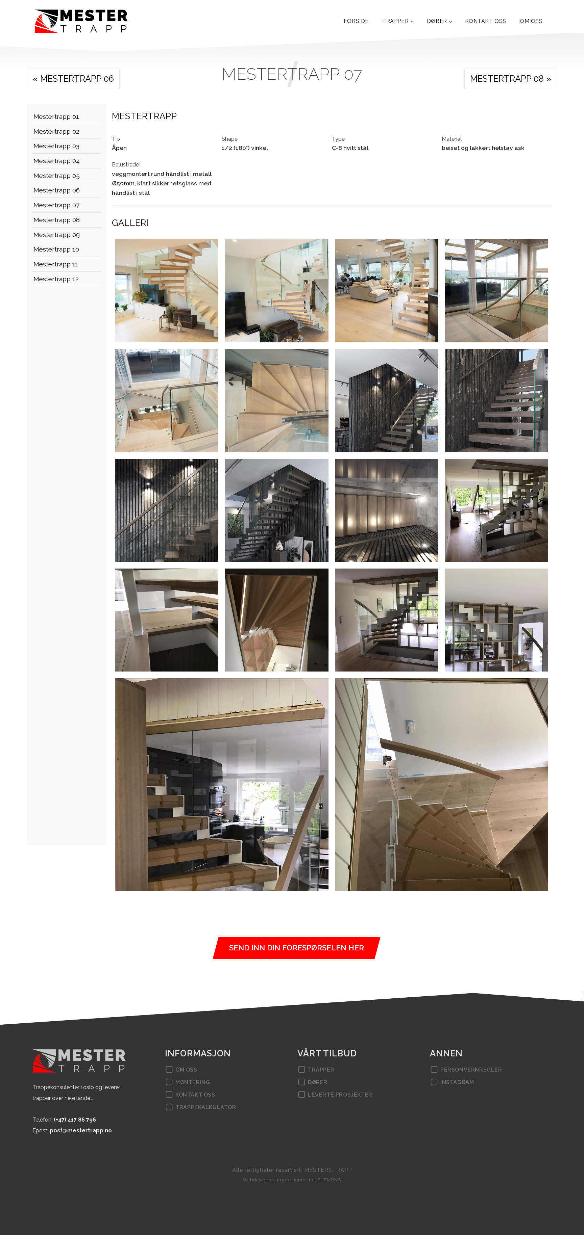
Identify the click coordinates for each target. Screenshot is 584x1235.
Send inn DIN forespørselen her (296, 947)
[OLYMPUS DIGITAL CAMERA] (166, 290)
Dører (437, 21)
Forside (356, 21)
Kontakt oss (485, 21)
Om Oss (531, 21)
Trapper (395, 21)
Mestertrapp (144, 116)
